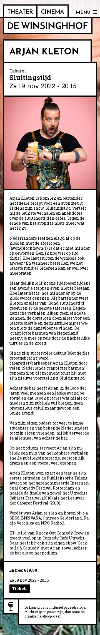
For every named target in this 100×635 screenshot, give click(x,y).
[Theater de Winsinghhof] (20, 11)
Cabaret (17, 71)
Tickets (19, 588)
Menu (83, 12)
